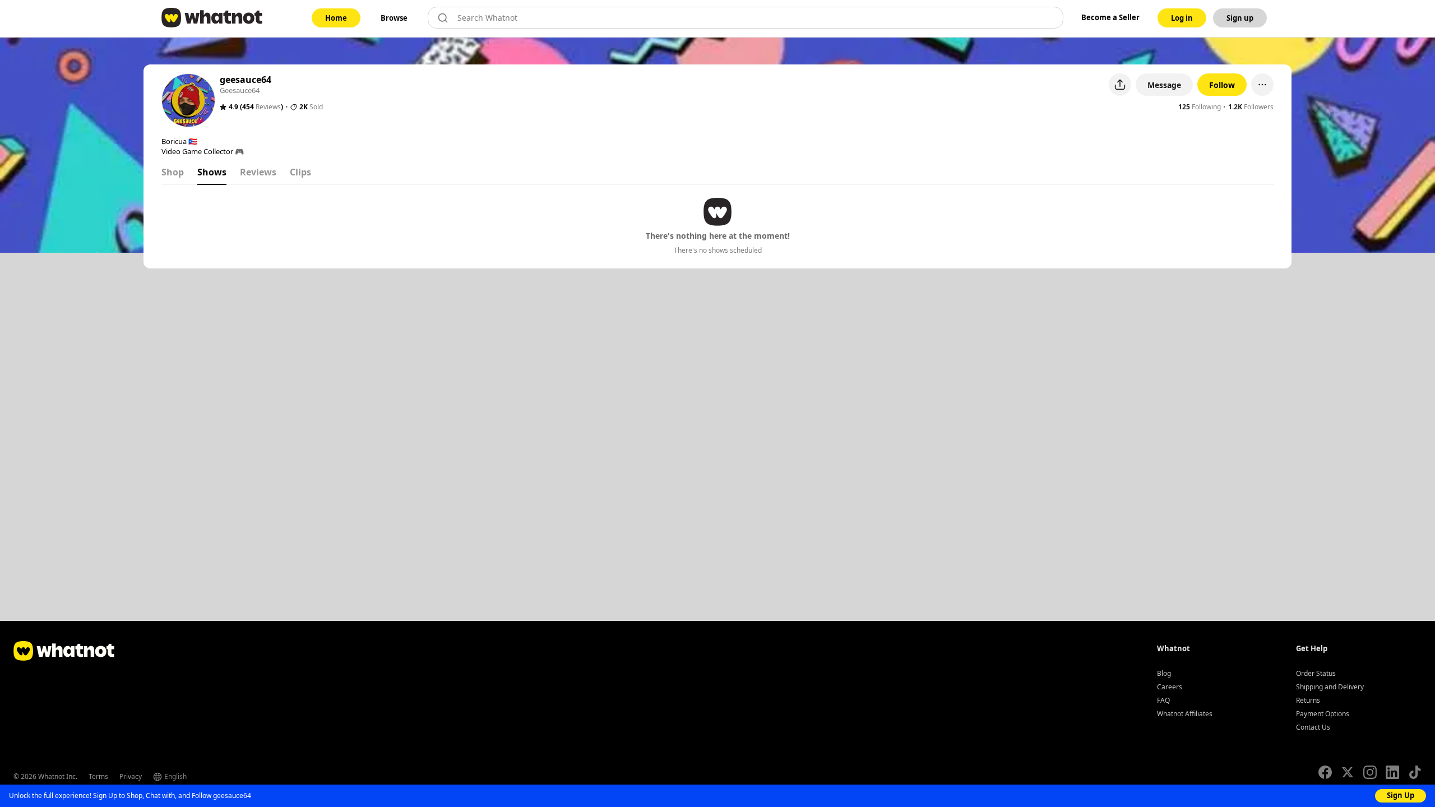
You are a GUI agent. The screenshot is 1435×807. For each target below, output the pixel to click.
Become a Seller (1110, 17)
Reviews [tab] (258, 172)
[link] (336, 17)
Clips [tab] (300, 172)
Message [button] (1164, 85)
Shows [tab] (211, 172)
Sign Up (1400, 795)
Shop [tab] (172, 172)
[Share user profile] (1120, 84)
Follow (1222, 85)
